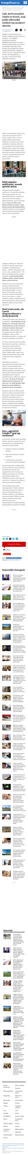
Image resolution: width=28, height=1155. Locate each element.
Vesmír (5, 1138)
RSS (22, 1145)
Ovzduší (5, 1113)
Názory (17, 1127)
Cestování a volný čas (6, 1130)
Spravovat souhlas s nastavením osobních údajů (13, 1149)
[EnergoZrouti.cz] (10, 3)
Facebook (13, 1145)
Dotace (17, 1124)
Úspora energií (19, 1116)
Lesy (4, 1111)
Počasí (5, 1119)
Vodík (17, 1113)
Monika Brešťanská (7, 30)
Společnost (18, 558)
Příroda (5, 1127)
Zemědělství (7, 1116)
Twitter (19, 1145)
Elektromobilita (8, 1091)
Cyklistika (18, 1132)
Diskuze (7, 550)
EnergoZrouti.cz (6, 7)
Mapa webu (5, 1147)
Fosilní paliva (19, 1100)
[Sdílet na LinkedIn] (16, 539)
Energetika (6, 1096)
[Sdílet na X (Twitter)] (25, 30)
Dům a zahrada (19, 1086)
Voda (16, 1111)
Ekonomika (6, 1100)
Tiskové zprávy (7, 1135)
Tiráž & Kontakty (6, 1144)
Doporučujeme (19, 1135)
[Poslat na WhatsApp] (16, 30)
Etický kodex (15, 1144)
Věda (14, 558)
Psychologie (9, 558)
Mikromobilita (19, 1129)
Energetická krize (18, 1120)
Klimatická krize (18, 1097)
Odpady (5, 1103)
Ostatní (17, 1103)
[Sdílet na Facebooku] (21, 30)
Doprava (17, 1088)
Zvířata (5, 1106)
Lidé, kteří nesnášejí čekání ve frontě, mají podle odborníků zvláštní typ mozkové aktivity (13, 8)
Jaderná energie (8, 1124)
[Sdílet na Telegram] (13, 539)
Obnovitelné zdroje (18, 1092)
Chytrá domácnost (15, 7)
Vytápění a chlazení (18, 1107)
